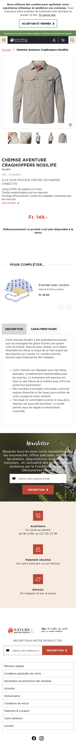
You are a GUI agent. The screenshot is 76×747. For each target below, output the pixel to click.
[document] (38, 15)
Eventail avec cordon (54, 285)
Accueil (6, 49)
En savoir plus (47, 15)
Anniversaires (12, 696)
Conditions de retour (16, 703)
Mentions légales (14, 666)
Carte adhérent (13, 718)
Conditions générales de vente (22, 673)
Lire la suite (9, 203)
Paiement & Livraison (17, 710)
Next (69, 307)
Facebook (34, 738)
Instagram (41, 738)
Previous (61, 307)
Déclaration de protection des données (27, 681)
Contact (9, 725)
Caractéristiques (44, 329)
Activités (9, 688)
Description (14, 329)
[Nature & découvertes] (19, 39)
